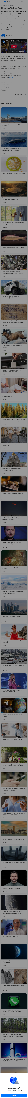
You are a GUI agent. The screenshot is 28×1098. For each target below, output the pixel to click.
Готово (14, 1095)
